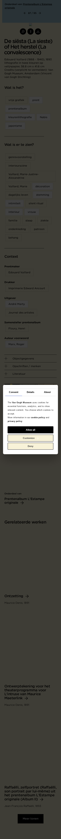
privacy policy (15, 421)
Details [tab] (30, 392)
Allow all (30, 429)
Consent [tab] (13, 392)
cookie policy (38, 417)
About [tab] (47, 392)
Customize (29, 438)
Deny (30, 446)
